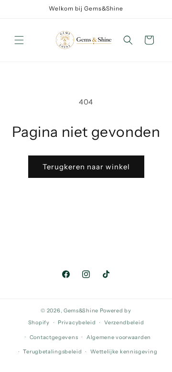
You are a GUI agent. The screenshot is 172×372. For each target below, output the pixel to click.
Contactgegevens (54, 337)
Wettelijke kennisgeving (123, 351)
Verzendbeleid (124, 322)
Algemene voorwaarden (118, 337)
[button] (19, 40)
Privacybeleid (77, 322)
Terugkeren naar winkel (86, 166)
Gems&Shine (81, 310)
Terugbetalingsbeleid (52, 351)
